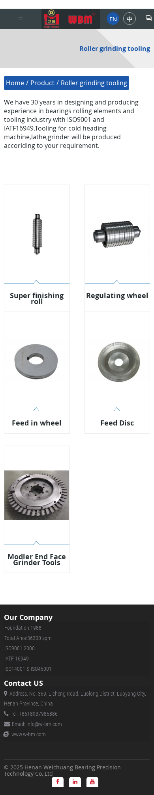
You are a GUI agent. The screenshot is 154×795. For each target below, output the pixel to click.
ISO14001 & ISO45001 (28, 669)
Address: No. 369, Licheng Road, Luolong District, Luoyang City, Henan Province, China (75, 698)
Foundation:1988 (22, 628)
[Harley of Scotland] (70, 19)
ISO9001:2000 (19, 648)
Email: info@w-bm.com (37, 724)
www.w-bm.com (28, 734)
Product (42, 82)
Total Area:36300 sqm (28, 638)
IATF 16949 (16, 658)
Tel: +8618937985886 (34, 714)
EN (113, 19)
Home (15, 82)
